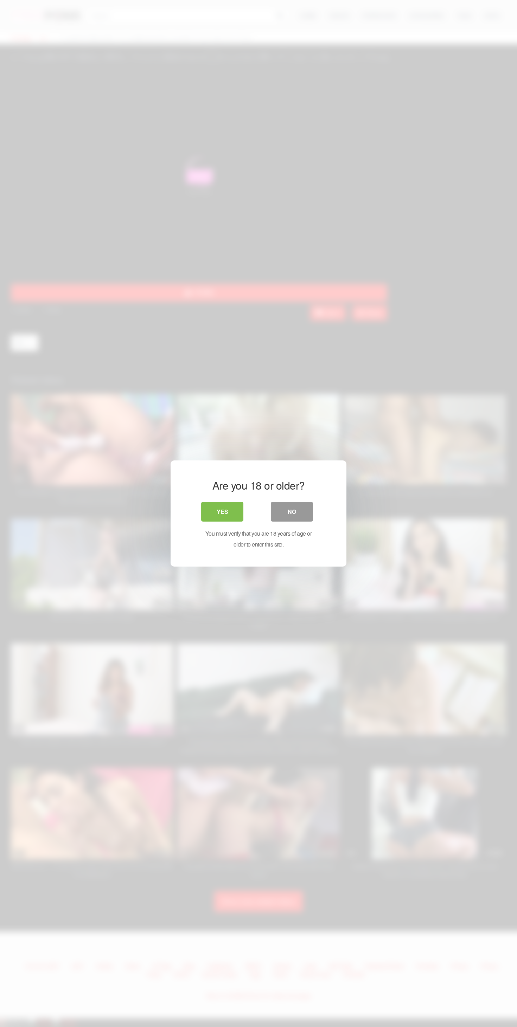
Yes (222, 512)
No (292, 512)
